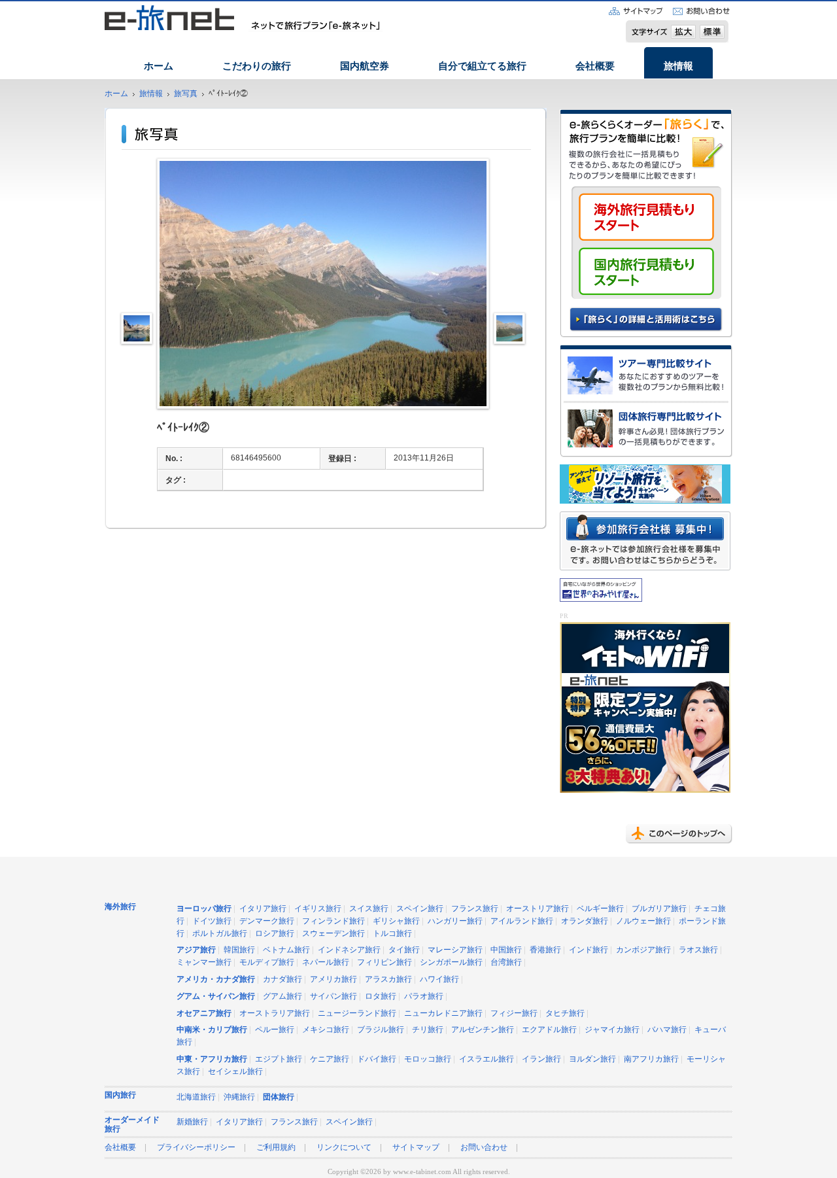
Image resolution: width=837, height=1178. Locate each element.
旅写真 (185, 94)
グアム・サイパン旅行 (216, 996)
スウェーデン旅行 (333, 933)
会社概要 (595, 66)
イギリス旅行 (317, 909)
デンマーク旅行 (266, 921)
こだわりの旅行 (256, 66)
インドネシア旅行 (349, 950)
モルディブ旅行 (266, 962)
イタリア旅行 (262, 909)
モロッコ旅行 (427, 1059)
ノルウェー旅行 (643, 921)
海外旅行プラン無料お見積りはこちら (646, 220)
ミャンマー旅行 (204, 962)
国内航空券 (364, 66)
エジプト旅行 (278, 1059)
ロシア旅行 (274, 933)
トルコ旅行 (392, 933)
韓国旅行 (239, 950)
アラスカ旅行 (388, 979)
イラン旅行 (541, 1059)
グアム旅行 (282, 996)
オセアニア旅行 (204, 1013)
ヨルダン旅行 (592, 1059)
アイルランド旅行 (521, 921)
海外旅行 (120, 907)
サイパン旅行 (333, 996)
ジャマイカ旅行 (612, 1030)
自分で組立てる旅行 (482, 66)
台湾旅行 (506, 962)
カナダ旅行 (282, 979)
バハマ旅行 (667, 1030)
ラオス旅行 (698, 950)
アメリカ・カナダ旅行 (216, 979)
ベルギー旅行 (600, 909)
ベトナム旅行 (286, 950)
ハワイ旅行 (439, 979)
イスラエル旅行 (486, 1059)
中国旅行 (506, 950)
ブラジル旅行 (380, 1030)
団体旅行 (278, 1097)
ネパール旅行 (325, 962)
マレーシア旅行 (455, 950)
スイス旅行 (368, 909)
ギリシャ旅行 (396, 921)
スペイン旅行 (419, 909)
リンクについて (343, 1147)
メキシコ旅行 (325, 1030)
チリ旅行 (427, 1030)
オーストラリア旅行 (274, 1013)
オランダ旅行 (584, 921)
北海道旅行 (196, 1097)
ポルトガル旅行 (219, 933)
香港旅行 (545, 950)
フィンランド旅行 (333, 921)
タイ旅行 (404, 950)
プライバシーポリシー (196, 1147)
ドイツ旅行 (211, 921)
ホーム (158, 66)
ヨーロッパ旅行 (204, 909)
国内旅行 (120, 1095)
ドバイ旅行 (376, 1059)
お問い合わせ (483, 1147)
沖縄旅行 (239, 1097)
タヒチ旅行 (565, 1013)
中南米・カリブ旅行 (212, 1030)
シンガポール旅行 (451, 962)
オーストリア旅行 (537, 909)
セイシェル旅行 (235, 1071)
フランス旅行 (474, 909)
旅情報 (678, 66)
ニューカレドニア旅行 (443, 1013)
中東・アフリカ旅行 (212, 1059)
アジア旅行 (196, 950)
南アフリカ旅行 (651, 1059)
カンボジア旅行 (643, 950)
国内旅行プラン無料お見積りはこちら (646, 271)
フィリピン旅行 (384, 962)
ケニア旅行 (329, 1059)
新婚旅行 (192, 1122)
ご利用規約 (276, 1147)
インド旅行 (588, 950)
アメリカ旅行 (333, 979)
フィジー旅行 (514, 1013)
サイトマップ (415, 1147)
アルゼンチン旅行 (482, 1030)
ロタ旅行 (380, 996)
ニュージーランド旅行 (357, 1013)
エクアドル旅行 (549, 1030)
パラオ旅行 (423, 996)
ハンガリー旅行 (455, 921)
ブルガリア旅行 (659, 909)
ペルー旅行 (274, 1030)
